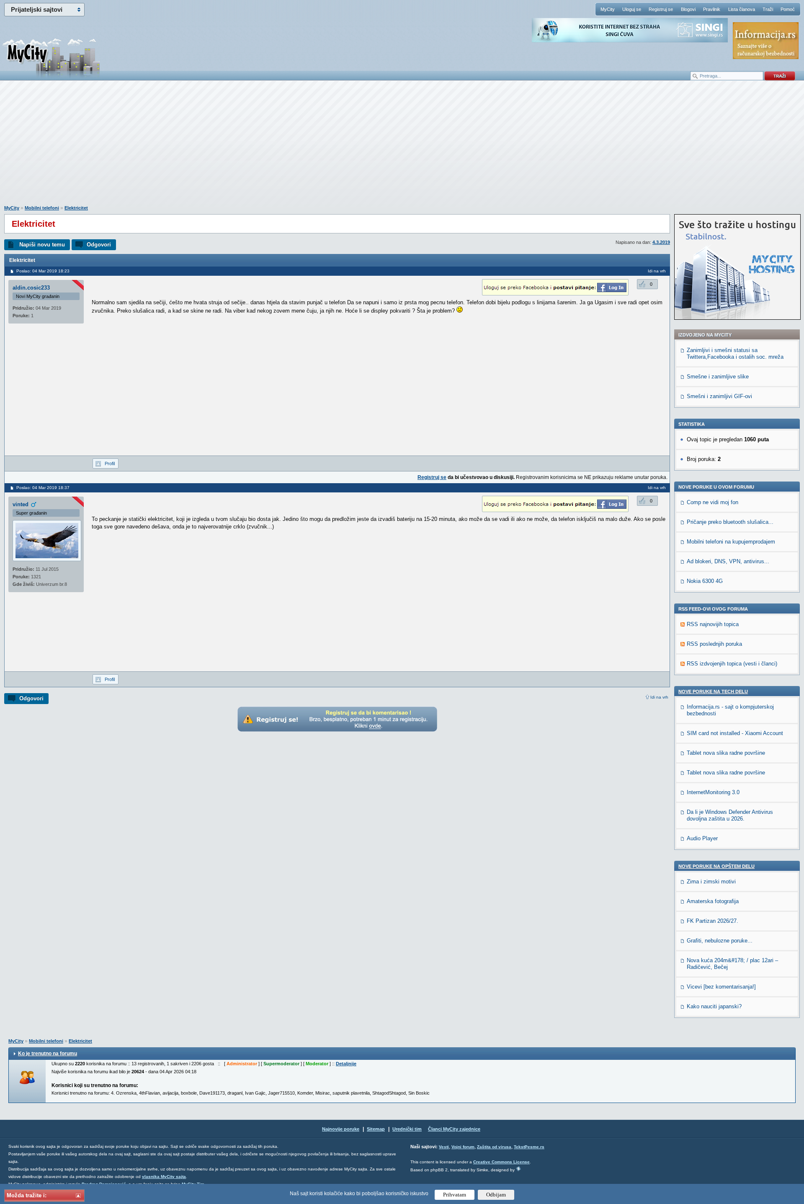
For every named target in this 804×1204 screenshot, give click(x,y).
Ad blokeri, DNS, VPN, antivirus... (728, 561)
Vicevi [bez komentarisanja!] (721, 987)
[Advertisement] (402, 147)
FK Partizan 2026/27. (712, 921)
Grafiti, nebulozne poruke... (719, 940)
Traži (768, 9)
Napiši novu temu (42, 244)
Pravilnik (711, 9)
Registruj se (661, 9)
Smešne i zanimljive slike (718, 376)
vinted (20, 504)
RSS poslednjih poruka (714, 644)
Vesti (444, 1146)
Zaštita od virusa (494, 1146)
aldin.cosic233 (31, 288)
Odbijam (496, 1194)
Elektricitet (76, 207)
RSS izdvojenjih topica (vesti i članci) (732, 663)
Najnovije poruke (340, 1129)
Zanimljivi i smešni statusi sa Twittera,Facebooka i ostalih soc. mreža (735, 353)
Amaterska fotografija (713, 901)
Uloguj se (631, 9)
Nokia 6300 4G (705, 581)
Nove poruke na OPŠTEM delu (716, 866)
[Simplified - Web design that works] (518, 1168)
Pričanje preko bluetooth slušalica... (730, 522)
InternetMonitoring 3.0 (713, 792)
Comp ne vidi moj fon (712, 502)
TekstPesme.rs (529, 1146)
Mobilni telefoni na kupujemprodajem (731, 542)
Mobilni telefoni (42, 207)
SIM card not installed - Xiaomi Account (735, 733)
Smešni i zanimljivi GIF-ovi (719, 396)
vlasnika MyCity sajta (164, 1176)
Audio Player (702, 838)
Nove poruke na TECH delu (713, 691)
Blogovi (688, 9)
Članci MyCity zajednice (454, 1129)
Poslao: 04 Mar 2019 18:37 (43, 487)
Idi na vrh (659, 697)
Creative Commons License (501, 1162)
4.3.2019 (661, 242)
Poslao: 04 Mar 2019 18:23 (43, 271)
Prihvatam (454, 1194)
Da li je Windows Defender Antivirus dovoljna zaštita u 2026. (730, 815)
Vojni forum (462, 1146)
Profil (110, 463)
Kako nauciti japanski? (714, 1006)
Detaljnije (346, 1063)
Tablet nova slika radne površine (726, 753)
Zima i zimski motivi (711, 881)
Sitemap (376, 1129)
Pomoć (788, 9)
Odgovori (99, 244)
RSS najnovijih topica (713, 624)
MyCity (607, 9)
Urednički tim (407, 1129)
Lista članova (741, 9)
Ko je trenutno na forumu (47, 1053)
